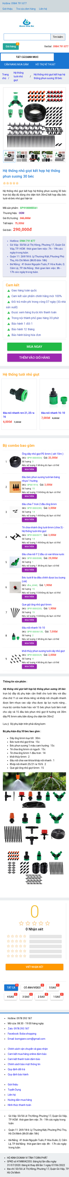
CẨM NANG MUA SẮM (16, 64)
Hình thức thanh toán (19, 1105)
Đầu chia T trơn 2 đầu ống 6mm (39, 504)
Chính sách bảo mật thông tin (24, 1064)
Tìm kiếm (58, 36)
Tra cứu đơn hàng (26, 8)
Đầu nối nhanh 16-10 (33, 627)
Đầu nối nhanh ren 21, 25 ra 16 (18, 414)
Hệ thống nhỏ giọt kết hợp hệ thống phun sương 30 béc (49, 76)
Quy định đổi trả (16, 1069)
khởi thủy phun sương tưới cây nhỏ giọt (43, 651)
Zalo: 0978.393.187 (18, 1028)
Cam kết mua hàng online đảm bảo (27, 1054)
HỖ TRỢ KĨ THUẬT (46, 64)
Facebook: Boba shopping (22, 1033)
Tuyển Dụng (14, 1089)
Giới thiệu (7, 8)
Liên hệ (43, 8)
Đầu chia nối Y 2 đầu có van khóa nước (43, 554)
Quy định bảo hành (18, 1074)
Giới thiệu (13, 1084)
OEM (21, 213)
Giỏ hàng (11, 46)
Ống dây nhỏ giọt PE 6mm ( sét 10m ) (42, 453)
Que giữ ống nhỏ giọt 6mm (36, 604)
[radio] (21, 923)
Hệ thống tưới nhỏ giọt (19, 76)
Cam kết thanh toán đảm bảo (24, 1059)
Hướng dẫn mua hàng (20, 1099)
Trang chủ (5, 76)
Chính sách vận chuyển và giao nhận (28, 1048)
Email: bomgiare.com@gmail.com (26, 1038)
